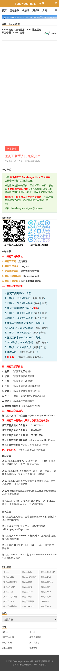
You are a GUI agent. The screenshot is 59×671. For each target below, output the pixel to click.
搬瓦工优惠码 (47, 581)
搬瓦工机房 (46, 596)
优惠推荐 (14, 10)
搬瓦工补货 (8, 591)
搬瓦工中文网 (9, 586)
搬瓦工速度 (27, 596)
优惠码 (25, 10)
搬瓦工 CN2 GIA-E (29, 577)
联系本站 (33, 664)
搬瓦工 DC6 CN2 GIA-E (46, 577)
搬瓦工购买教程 (22, 371)
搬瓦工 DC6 (46, 591)
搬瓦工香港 (27, 586)
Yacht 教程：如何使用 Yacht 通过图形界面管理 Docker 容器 (21, 31)
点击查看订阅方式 (39, 444)
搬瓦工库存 (34, 642)
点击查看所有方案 (30, 271)
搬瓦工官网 (7, 642)
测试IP (35, 10)
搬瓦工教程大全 (31, 405)
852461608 (37, 435)
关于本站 (43, 664)
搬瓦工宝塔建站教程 (24, 400)
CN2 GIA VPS (28, 606)
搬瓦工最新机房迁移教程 (26, 386)
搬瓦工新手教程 (10, 606)
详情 (41, 298)
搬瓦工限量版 (28, 601)
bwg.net (25, 266)
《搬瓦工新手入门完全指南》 (33, 449)
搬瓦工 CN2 (8, 576)
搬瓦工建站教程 (10, 581)
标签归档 (24, 664)
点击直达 (23, 261)
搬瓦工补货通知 (10, 596)
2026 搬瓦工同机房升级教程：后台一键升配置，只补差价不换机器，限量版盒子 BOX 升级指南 (29, 472)
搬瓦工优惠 (27, 581)
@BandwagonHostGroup (42, 415)
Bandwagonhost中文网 (30, 3)
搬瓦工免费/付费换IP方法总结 (29, 395)
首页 (4, 10)
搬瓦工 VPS (8, 601)
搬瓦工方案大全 (29, 352)
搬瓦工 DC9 (46, 606)
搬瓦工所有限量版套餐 (30, 357)
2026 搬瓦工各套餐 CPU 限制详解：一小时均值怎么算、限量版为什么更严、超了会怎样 (28, 462)
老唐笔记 (33, 647)
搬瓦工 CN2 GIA (48, 571)
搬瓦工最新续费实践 (24, 376)
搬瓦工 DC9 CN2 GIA (27, 592)
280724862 (37, 430)
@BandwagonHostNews (42, 440)
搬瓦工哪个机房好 (23, 381)
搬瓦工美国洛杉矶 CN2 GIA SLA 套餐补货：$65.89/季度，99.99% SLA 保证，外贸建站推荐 (28, 502)
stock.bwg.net (31, 276)
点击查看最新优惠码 (31, 280)
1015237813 (36, 425)
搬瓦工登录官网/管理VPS (26, 390)
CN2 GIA (45, 601)
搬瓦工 (6, 571)
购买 (35, 298)
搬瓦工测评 (46, 586)
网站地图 (46, 661)
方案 (44, 10)
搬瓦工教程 (27, 571)
